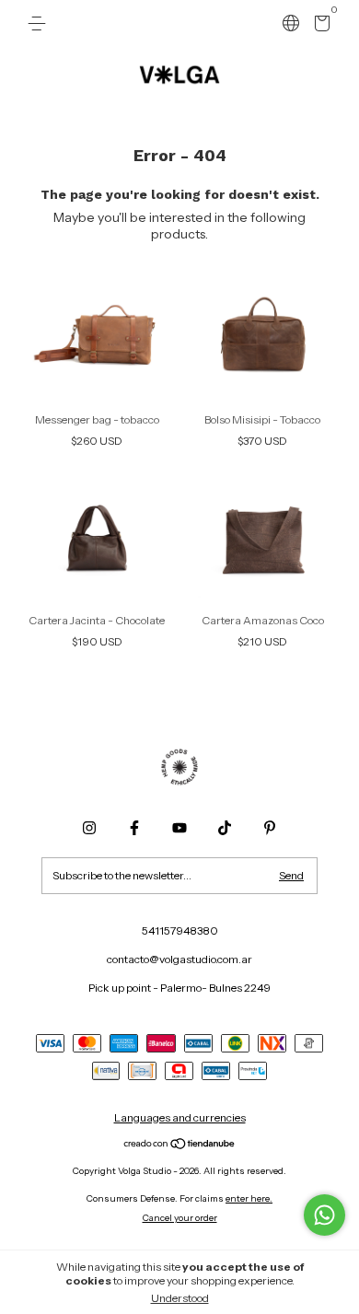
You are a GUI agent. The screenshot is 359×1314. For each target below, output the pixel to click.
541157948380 (180, 930)
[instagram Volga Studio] (89, 827)
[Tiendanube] (179, 1145)
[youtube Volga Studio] (179, 827)
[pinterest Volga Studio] (269, 827)
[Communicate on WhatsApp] (324, 1215)
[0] (319, 26)
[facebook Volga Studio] (134, 827)
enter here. (249, 1198)
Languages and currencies (180, 1117)
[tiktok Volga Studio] (224, 827)
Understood (180, 1298)
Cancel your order (180, 1218)
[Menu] (40, 23)
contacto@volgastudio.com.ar (179, 959)
